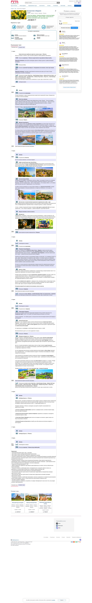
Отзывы (48, 5)
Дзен (59, 523)
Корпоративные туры (32, 5)
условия (53, 600)
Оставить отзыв (74, 27)
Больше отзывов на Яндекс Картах (69, 87)
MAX (59, 527)
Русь (60, 21)
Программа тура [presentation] (14, 47)
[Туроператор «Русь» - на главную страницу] (17, 2)
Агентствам (63, 5)
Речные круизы (23, 5)
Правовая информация (76, 537)
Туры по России (14, 5)
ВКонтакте (60, 525)
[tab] (14, 47)
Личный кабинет (77, 5)
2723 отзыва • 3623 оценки (67, 24)
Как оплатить (42, 5)
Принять (61, 600)
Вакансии (68, 537)
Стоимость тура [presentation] (22, 47)
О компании (55, 5)
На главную (46, 537)
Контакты (70, 5)
